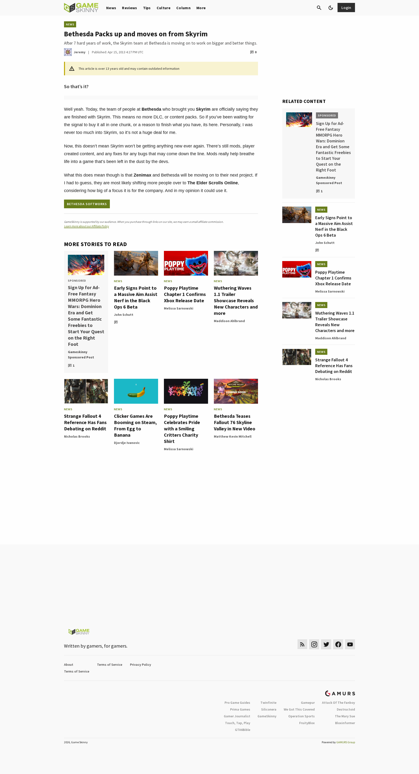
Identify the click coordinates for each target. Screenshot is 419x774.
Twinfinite (268, 702)
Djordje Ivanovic (127, 443)
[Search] (319, 8)
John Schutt (123, 314)
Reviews (129, 7)
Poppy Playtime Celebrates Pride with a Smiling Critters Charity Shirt (182, 428)
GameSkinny (267, 716)
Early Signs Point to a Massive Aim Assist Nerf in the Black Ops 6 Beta (135, 297)
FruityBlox (307, 723)
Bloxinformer (345, 723)
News (111, 7)
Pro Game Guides (237, 702)
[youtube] (350, 644)
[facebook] (338, 644)
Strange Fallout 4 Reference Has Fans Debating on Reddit (85, 422)
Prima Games (240, 709)
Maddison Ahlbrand (229, 321)
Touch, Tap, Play (237, 723)
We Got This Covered (299, 709)
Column (183, 7)
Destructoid (346, 709)
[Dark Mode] (331, 8)
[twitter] (326, 644)
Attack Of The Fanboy (338, 702)
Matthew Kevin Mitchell (232, 436)
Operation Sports (301, 716)
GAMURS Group (345, 742)
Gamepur (308, 702)
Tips (147, 7)
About (68, 664)
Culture (163, 7)
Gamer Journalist (237, 716)
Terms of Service (109, 664)
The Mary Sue (345, 716)
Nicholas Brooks (77, 436)
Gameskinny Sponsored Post (81, 354)
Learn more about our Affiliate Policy (86, 226)
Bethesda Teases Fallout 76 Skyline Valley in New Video (234, 422)
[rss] (302, 644)
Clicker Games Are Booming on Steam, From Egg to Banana (135, 425)
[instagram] (314, 644)
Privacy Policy (140, 664)
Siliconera (268, 709)
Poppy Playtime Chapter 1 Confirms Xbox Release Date (185, 294)
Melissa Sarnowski (178, 308)
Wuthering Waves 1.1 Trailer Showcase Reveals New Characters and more (236, 300)
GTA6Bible (242, 730)
